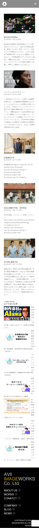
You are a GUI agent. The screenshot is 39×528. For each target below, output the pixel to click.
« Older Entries (9, 302)
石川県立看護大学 (11, 262)
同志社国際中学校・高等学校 (15, 208)
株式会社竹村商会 (11, 37)
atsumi (8, 39)
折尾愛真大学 (9, 157)
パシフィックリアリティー (14, 92)
